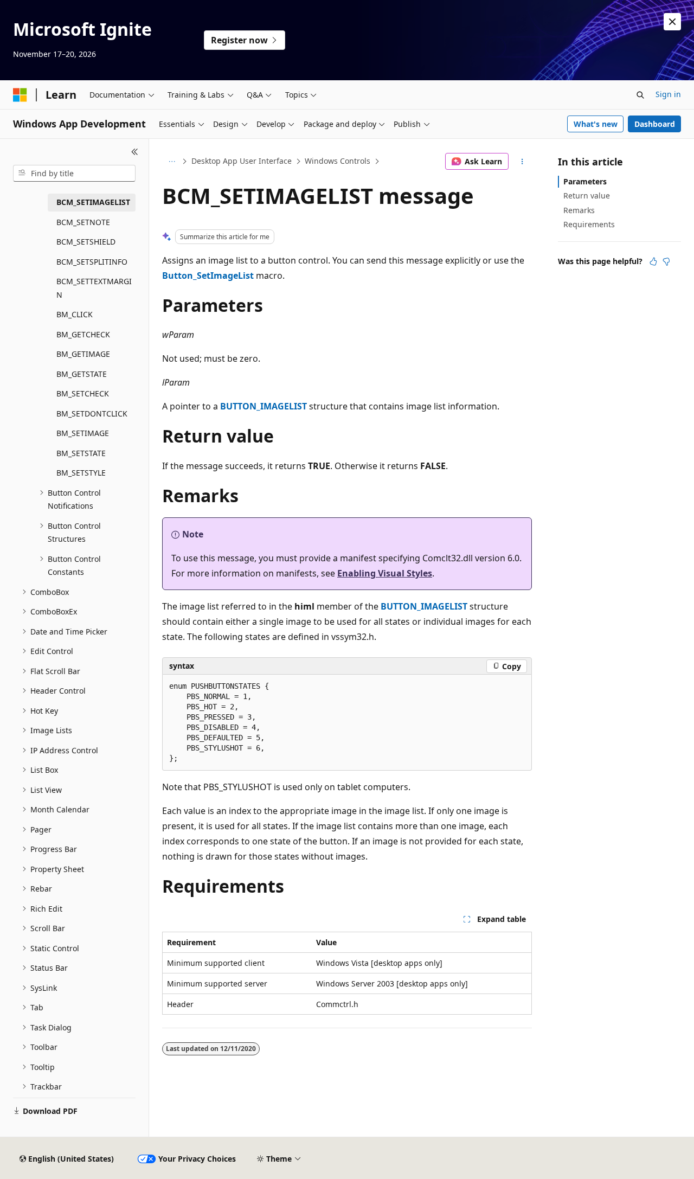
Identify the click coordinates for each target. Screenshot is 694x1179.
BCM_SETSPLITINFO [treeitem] (91, 262)
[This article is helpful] (653, 261)
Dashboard (654, 124)
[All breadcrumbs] (171, 161)
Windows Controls (337, 161)
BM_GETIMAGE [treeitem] (83, 354)
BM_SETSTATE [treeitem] (81, 453)
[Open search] (640, 95)
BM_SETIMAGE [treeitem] (82, 433)
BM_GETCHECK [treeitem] (83, 334)
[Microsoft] (20, 95)
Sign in (668, 94)
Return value (586, 195)
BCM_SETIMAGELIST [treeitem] (93, 202)
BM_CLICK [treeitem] (74, 314)
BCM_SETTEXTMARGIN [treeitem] (94, 288)
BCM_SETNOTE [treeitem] (83, 222)
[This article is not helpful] (666, 261)
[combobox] (74, 173)
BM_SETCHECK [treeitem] (82, 393)
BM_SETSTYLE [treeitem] (81, 472)
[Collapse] (134, 152)
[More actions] (522, 161)
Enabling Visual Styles (384, 573)
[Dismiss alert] (672, 21)
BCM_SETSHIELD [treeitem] (85, 241)
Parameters (585, 181)
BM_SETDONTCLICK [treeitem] (91, 413)
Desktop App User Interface (241, 161)
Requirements (589, 224)
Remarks (579, 210)
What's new (596, 124)
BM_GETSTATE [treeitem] (81, 374)
